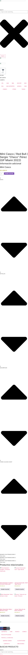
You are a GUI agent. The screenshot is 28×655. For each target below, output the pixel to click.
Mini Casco (5, 167)
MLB (8, 83)
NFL (3, 83)
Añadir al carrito (9, 173)
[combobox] (14, 11)
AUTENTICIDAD (21, 640)
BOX (25, 83)
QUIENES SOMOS (7, 640)
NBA (13, 83)
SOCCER (19, 83)
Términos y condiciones (7, 637)
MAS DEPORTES (10, 86)
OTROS (14, 89)
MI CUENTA (3, 77)
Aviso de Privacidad (6, 634)
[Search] (1, 654)
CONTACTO (7, 643)
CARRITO (2, 80)
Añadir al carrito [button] (5, 589)
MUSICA (17, 631)
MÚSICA (19, 86)
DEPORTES (4, 631)
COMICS (5, 89)
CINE (25, 86)
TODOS (23, 89)
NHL (2, 86)
